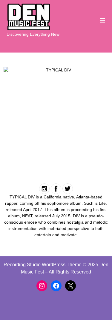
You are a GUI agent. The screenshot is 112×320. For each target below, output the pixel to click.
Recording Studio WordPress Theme (43, 264)
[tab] (102, 20)
